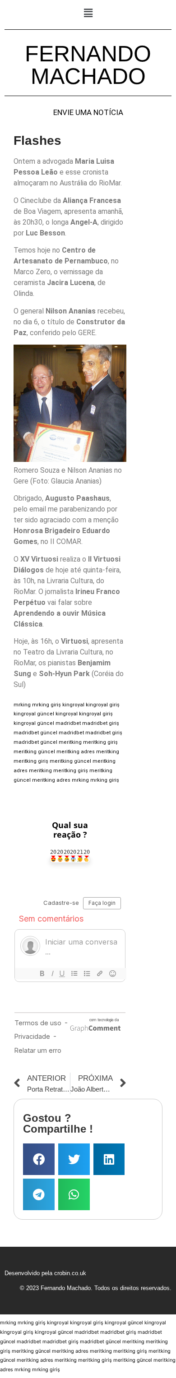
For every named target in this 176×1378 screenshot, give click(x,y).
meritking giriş (100, 742)
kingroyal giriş (103, 705)
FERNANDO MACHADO (88, 65)
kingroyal (73, 705)
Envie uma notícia (88, 112)
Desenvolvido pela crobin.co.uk (45, 1273)
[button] (88, 13)
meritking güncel (34, 752)
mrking (22, 705)
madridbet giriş (100, 723)
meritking (70, 742)
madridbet (68, 723)
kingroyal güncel (34, 714)
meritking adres (75, 752)
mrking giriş (46, 705)
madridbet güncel (35, 733)
